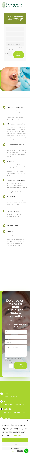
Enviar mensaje (18, 54)
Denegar (15, 444)
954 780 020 (14, 397)
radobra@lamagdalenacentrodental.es (14, 404)
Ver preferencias (15, 448)
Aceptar (15, 440)
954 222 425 (7, 397)
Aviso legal (24, 452)
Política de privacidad (16, 452)
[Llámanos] (26, 451)
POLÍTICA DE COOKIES (17, 435)
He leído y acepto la (15, 49)
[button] (27, 421)
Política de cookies (7, 452)
